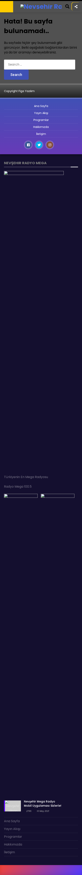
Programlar (13, 33)
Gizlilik (9, 49)
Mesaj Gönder (14, 41)
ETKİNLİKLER (12, 25)
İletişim (9, 65)
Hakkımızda (12, 57)
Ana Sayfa (12, 17)
